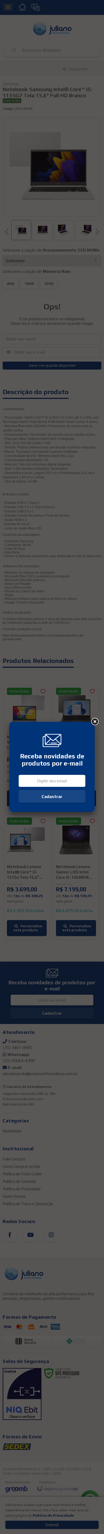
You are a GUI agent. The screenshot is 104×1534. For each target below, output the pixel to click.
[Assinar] (52, 796)
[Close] (94, 722)
